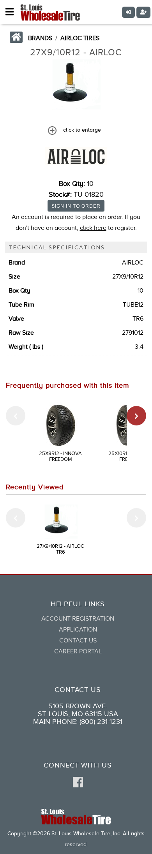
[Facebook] (78, 782)
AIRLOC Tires (79, 38)
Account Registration (77, 618)
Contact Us (78, 640)
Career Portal (78, 651)
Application (78, 629)
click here (93, 227)
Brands (40, 38)
